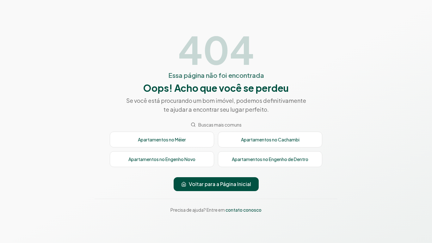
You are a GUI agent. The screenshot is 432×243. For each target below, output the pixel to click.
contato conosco (243, 210)
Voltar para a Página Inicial (220, 184)
